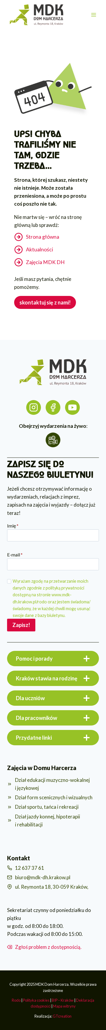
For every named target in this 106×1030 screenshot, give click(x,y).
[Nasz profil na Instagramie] (33, 407)
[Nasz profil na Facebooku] (53, 407)
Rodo (16, 1000)
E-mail (15, 554)
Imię (13, 525)
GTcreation (62, 1016)
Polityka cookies (36, 1000)
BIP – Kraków (63, 1000)
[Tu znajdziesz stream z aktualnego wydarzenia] (53, 440)
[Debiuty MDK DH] (72, 407)
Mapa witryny (64, 1006)
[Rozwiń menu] (93, 14)
